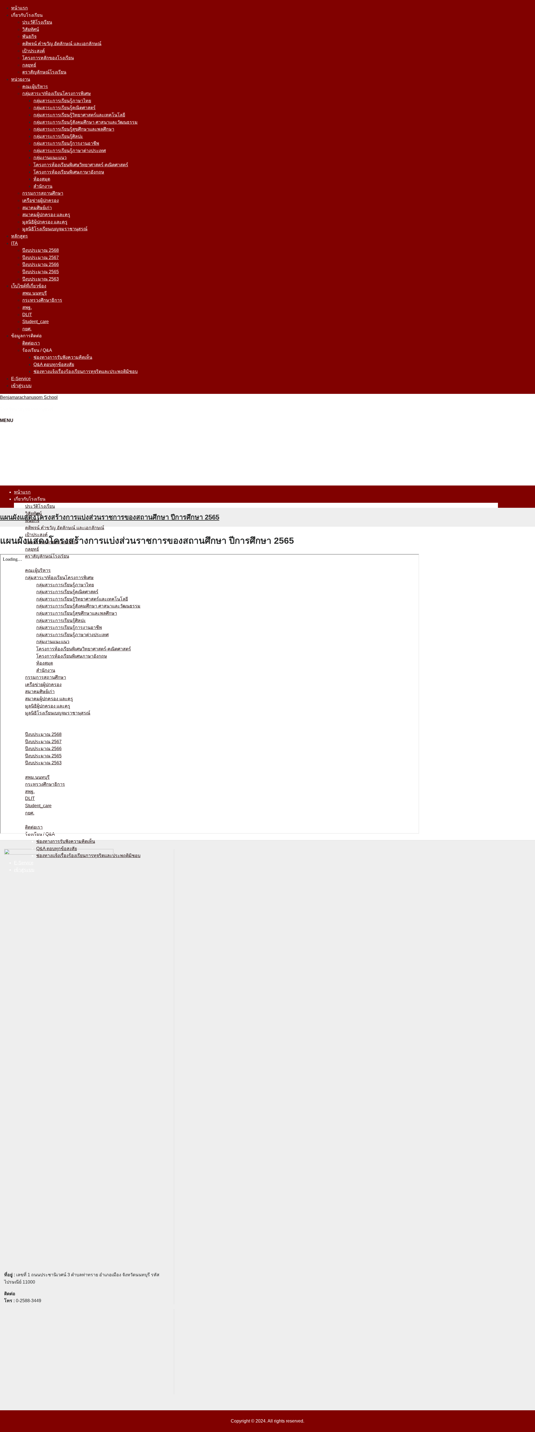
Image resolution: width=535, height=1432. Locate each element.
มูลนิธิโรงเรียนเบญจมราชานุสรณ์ (54, 228)
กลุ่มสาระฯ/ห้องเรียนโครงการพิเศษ (56, 93)
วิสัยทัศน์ (30, 29)
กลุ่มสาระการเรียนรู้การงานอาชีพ (66, 143)
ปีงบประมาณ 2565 (40, 271)
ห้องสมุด (41, 179)
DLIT (27, 314)
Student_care (35, 321)
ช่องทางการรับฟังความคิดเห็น (62, 357)
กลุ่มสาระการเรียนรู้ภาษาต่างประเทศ (69, 150)
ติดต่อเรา (31, 343)
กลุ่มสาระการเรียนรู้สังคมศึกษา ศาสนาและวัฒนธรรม (85, 122)
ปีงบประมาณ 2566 (40, 264)
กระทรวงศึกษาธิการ (42, 300)
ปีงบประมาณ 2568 (40, 250)
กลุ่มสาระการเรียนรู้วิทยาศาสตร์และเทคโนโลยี (79, 115)
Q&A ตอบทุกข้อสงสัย (53, 364)
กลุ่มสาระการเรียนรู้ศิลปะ (58, 136)
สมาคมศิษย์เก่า (37, 207)
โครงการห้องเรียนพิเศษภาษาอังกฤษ (68, 172)
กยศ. (26, 328)
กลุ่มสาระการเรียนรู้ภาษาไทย (62, 100)
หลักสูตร (19, 236)
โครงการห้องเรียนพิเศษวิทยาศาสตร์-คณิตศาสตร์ (80, 164)
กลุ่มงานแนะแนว (50, 157)
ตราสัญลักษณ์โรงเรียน (44, 72)
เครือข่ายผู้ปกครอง (40, 200)
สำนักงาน (42, 186)
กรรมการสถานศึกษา (42, 193)
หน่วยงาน (20, 79)
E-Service (21, 378)
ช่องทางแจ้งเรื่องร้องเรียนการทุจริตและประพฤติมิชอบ (85, 371)
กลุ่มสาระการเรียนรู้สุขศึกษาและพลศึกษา (73, 129)
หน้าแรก (19, 8)
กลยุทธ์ (29, 65)
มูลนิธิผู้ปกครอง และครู (44, 221)
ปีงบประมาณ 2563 (40, 279)
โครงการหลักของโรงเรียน (48, 57)
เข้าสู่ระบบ (21, 385)
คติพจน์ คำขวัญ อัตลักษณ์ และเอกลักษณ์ (61, 43)
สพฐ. (27, 307)
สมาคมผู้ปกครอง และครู (46, 214)
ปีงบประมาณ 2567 (40, 257)
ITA (14, 243)
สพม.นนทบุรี (34, 293)
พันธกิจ (29, 36)
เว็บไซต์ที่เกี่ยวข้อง (28, 286)
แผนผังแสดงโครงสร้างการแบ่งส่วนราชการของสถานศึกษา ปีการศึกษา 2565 (109, 517)
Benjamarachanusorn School (29, 397)
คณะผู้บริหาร (35, 86)
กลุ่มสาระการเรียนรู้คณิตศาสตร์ (64, 107)
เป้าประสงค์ (33, 50)
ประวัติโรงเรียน (37, 22)
